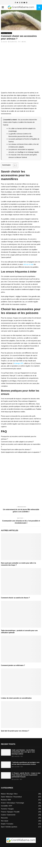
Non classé (4, 821)
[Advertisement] (21, 68)
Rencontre (4, 818)
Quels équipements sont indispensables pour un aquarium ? (21, 452)
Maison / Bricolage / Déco (9, 794)
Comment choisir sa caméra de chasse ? (15, 598)
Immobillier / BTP (6, 806)
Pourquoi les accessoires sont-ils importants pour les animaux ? (18, 438)
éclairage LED (18, 363)
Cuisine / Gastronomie (8, 815)
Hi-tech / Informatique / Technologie (12, 803)
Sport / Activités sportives (9, 827)
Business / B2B (6, 800)
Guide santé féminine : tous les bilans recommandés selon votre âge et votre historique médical (23, 751)
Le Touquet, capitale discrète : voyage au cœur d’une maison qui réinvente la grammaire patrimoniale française (26, 775)
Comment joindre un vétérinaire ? (13, 665)
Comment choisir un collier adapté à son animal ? (17, 442)
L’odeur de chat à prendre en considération (16, 698)
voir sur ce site (28, 264)
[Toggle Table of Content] (14, 165)
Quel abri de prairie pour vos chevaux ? (15, 731)
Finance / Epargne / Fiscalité (10, 812)
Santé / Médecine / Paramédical (11, 797)
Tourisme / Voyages (7, 809)
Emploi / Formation (7, 824)
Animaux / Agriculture (6, 33)
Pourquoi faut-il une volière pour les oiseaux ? (16, 449)
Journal (5, 41)
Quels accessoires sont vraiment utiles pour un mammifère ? (20, 445)
